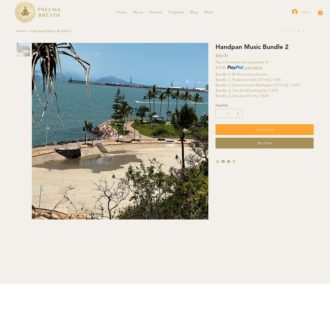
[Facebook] (223, 161)
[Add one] (237, 113)
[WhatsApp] (218, 161)
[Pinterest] (228, 161)
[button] (138, 12)
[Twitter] (234, 161)
